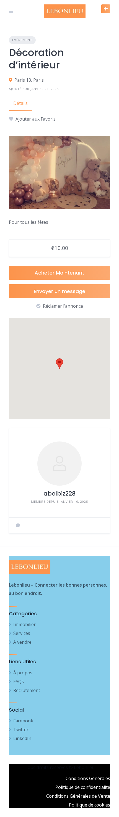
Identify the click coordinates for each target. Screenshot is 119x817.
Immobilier (24, 624)
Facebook (23, 721)
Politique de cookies (89, 805)
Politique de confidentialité (82, 787)
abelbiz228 (59, 493)
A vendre (22, 642)
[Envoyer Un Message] (18, 525)
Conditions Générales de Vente (78, 796)
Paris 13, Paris (29, 80)
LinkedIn (22, 738)
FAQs (18, 681)
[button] (59, 363)
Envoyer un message (59, 291)
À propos (22, 673)
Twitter (21, 729)
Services (21, 633)
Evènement (22, 40)
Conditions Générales (88, 778)
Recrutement (26, 690)
